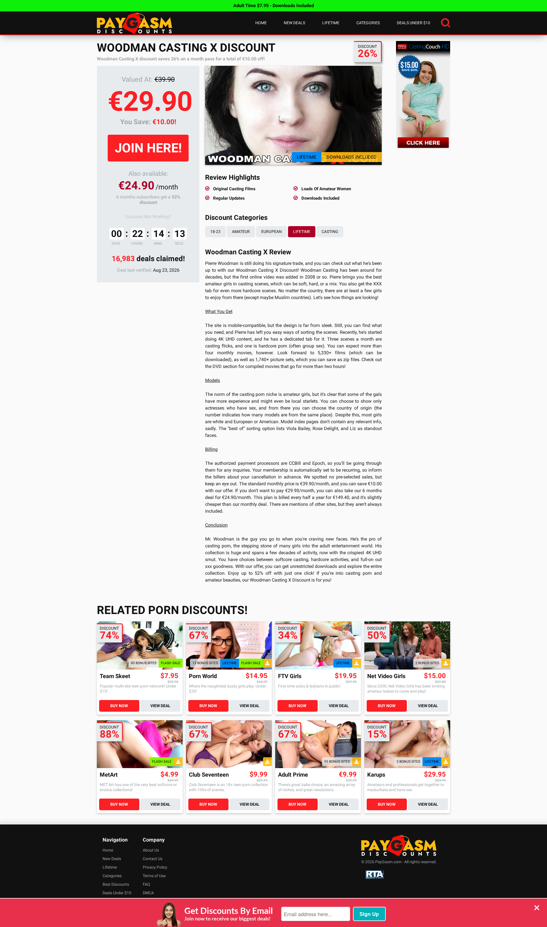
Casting (330, 231)
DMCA (148, 893)
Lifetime (330, 23)
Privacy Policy (155, 867)
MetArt (109, 775)
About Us (151, 850)
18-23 (215, 231)
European (271, 231)
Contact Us (152, 858)
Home (261, 23)
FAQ (146, 884)
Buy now (119, 705)
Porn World (203, 676)
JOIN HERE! (148, 147)
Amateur (241, 231)
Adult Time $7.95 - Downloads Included (273, 5)
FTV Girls (289, 676)
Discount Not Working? (148, 216)
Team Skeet (115, 676)
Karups (376, 775)
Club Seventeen (209, 775)
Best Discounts (116, 884)
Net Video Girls (386, 676)
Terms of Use (154, 875)
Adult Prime (293, 775)
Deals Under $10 (413, 23)
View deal (160, 705)
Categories (368, 23)
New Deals (294, 23)
